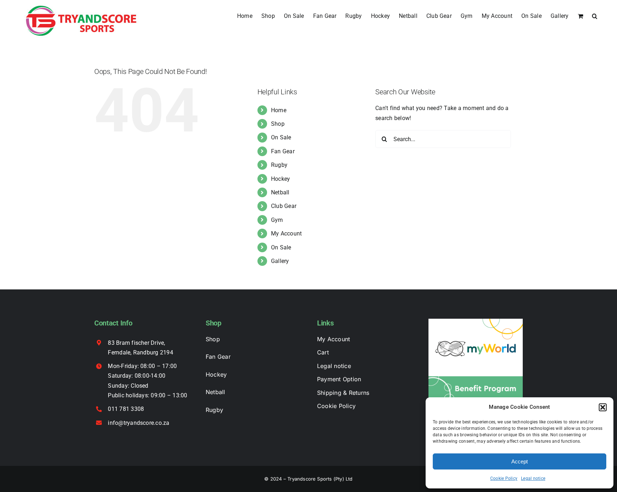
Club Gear (283, 206)
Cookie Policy (503, 478)
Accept (519, 461)
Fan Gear (283, 151)
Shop (278, 123)
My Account (286, 233)
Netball (280, 192)
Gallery (280, 261)
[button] (602, 407)
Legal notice (533, 478)
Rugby (279, 164)
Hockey (280, 178)
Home (278, 110)
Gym (277, 220)
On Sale (281, 137)
